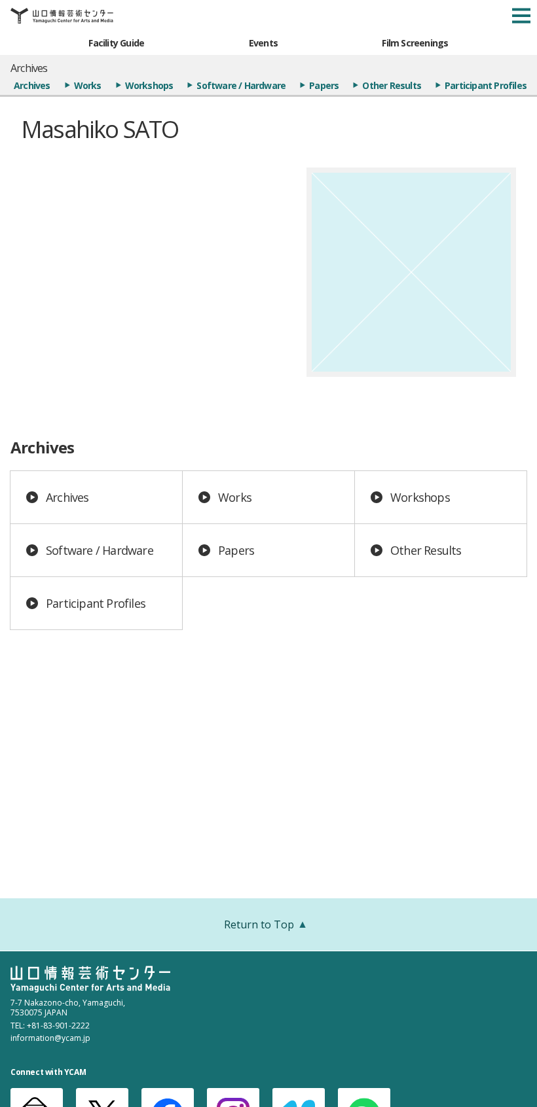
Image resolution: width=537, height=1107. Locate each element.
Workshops (149, 85)
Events (263, 43)
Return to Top (259, 924)
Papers (324, 85)
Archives (32, 85)
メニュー (521, 15)
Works (88, 85)
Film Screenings (415, 43)
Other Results (391, 85)
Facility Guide (116, 43)
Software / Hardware (241, 85)
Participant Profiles (486, 85)
